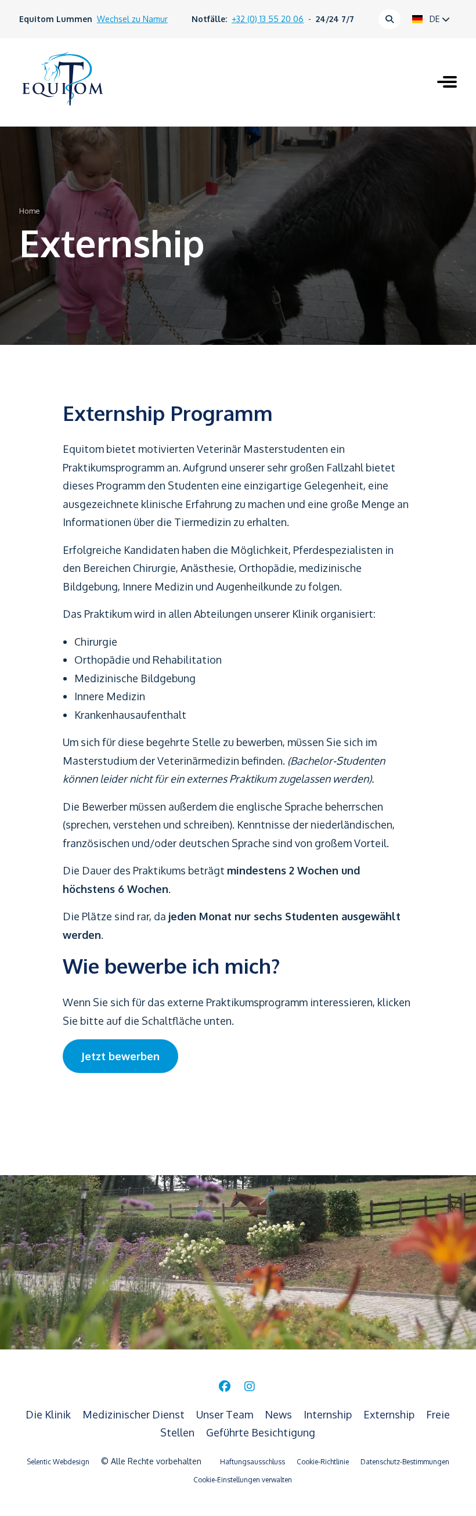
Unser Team (225, 1414)
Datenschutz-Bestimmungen (404, 1461)
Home (29, 210)
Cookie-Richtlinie (323, 1461)
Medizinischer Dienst (134, 1414)
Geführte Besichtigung (260, 1432)
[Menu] (447, 83)
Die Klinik (49, 1414)
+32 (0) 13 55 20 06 (268, 19)
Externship (390, 1414)
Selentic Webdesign (58, 1461)
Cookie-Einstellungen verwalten (242, 1479)
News (279, 1414)
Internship (329, 1414)
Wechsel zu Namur (132, 19)
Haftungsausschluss (252, 1461)
